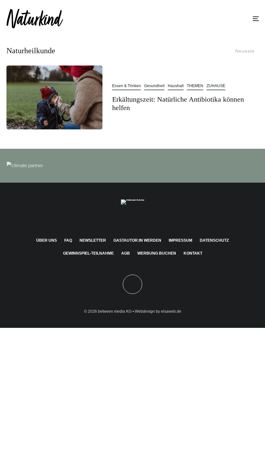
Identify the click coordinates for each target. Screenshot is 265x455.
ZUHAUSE (216, 86)
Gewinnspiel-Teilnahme (88, 253)
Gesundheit (154, 86)
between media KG (115, 311)
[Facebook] (114, 219)
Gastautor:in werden (137, 240)
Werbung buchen (156, 253)
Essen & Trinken (126, 86)
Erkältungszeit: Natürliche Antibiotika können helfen (178, 103)
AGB (125, 253)
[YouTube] (142, 219)
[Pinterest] (132, 219)
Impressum (180, 240)
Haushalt (176, 86)
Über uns (46, 240)
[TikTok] (151, 219)
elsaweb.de (171, 311)
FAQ (68, 240)
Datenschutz (214, 240)
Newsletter (93, 240)
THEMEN (195, 86)
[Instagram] (123, 219)
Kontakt (193, 253)
